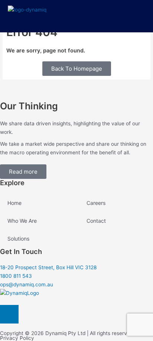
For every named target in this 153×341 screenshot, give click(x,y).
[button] (143, 17)
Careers (96, 203)
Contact (96, 221)
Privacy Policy (17, 338)
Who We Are (22, 221)
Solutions (18, 238)
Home (14, 203)
